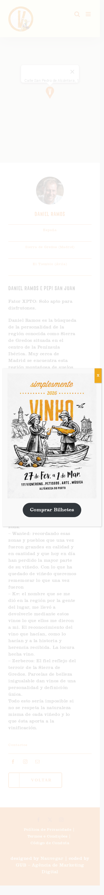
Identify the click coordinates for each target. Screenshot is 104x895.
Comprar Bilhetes (52, 509)
